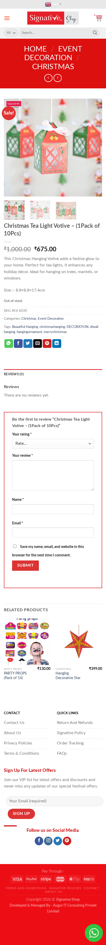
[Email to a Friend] (37, 343)
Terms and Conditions (25, 888)
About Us (53, 891)
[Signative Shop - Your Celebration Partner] (53, 18)
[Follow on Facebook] (39, 841)
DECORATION (78, 326)
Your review (22, 456)
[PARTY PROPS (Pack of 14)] (27, 641)
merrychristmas (55, 332)
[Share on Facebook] (18, 343)
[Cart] (98, 18)
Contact (91, 888)
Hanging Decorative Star (68, 676)
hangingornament (29, 332)
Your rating (22, 434)
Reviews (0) (14, 374)
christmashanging (52, 326)
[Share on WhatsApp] (8, 343)
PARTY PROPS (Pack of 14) (15, 676)
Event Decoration (51, 318)
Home (35, 49)
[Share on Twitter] (27, 343)
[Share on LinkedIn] (56, 343)
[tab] (53, 374)
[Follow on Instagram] (48, 841)
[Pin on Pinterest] (47, 343)
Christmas (53, 67)
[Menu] (7, 18)
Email (17, 523)
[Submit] (95, 33)
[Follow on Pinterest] (67, 841)
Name (18, 500)
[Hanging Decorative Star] (79, 641)
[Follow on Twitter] (58, 841)
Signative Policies (65, 888)
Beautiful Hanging (25, 326)
